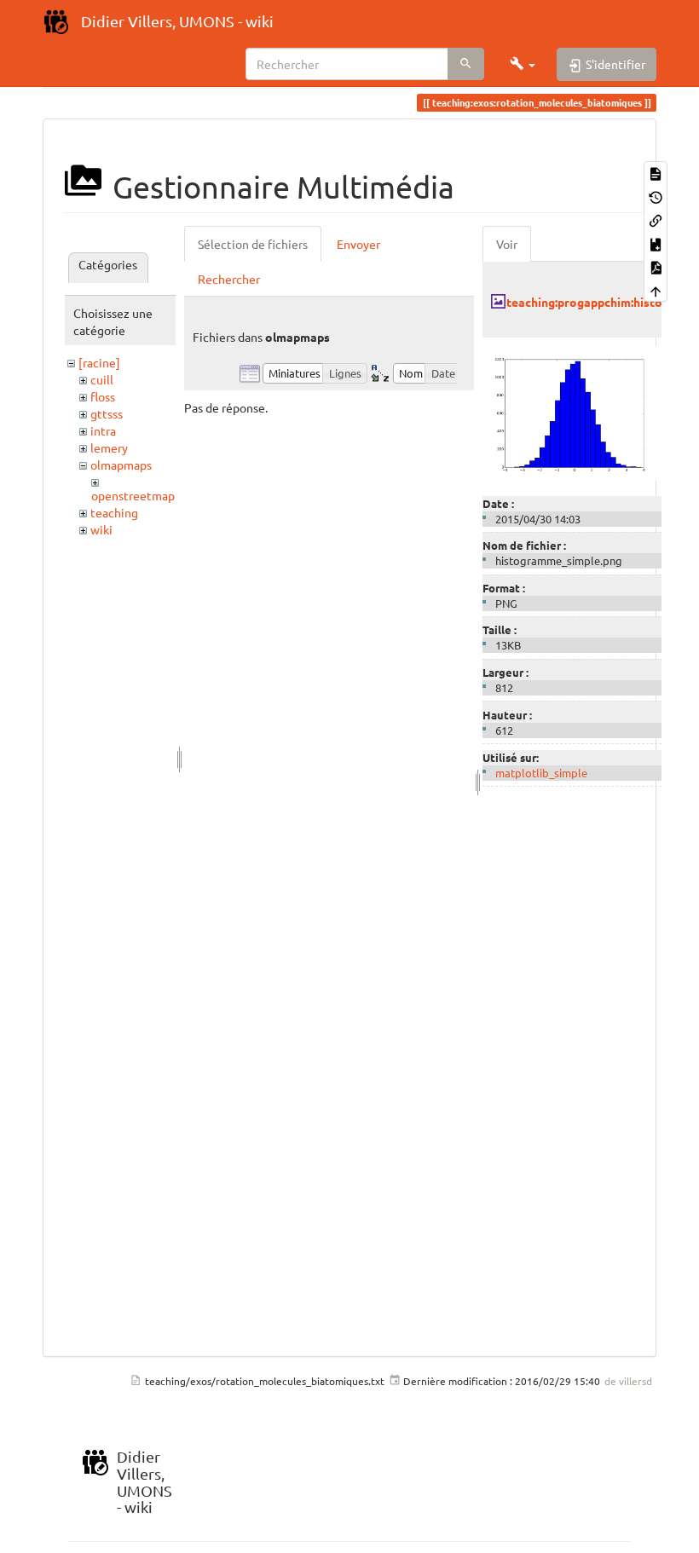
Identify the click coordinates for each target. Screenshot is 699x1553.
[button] (522, 64)
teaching (114, 512)
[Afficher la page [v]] (655, 172)
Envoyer (358, 243)
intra (103, 430)
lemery (109, 447)
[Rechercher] (466, 64)
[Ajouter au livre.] (655, 242)
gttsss (106, 413)
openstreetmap (133, 495)
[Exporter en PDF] (655, 266)
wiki (101, 529)
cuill (101, 379)
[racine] (99, 362)
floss (102, 396)
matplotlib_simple (541, 772)
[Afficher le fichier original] (571, 411)
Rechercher (229, 278)
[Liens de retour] (655, 219)
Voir (506, 243)
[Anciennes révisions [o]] (655, 195)
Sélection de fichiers (253, 243)
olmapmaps (121, 464)
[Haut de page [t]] (655, 289)
